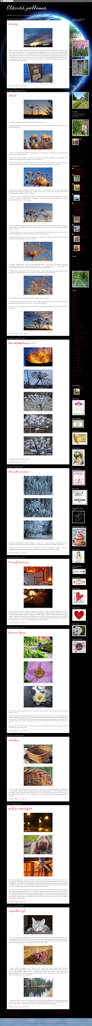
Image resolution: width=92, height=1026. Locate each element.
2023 (75, 299)
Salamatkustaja (78, 209)
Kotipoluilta (77, 194)
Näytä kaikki (82, 252)
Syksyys (82, 389)
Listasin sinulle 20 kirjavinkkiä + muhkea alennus (79, 212)
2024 (75, 297)
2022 (75, 301)
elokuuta (77, 356)
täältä (43, 122)
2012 (75, 375)
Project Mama (77, 244)
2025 (75, 295)
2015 (75, 317)
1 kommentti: (23, 462)
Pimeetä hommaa (19, 562)
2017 (75, 313)
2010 (75, 379)
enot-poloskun (50, 1023)
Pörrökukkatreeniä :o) (22, 343)
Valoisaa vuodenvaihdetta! (82, 227)
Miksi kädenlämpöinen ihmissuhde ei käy (82, 248)
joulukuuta (78, 324)
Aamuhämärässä (19, 472)
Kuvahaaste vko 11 (82, 237)
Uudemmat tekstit (13, 1012)
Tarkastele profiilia (77, 162)
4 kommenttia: (23, 552)
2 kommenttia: (23, 730)
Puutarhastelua (78, 388)
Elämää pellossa (27, 8)
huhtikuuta (78, 365)
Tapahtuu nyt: (17, 911)
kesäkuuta (78, 360)
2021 (75, 304)
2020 (75, 306)
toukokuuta (78, 363)
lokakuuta (78, 351)
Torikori (14, 740)
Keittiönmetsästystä (20, 809)
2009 (75, 381)
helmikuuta (78, 369)
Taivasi (13, 24)
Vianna (82, 139)
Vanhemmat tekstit (62, 1012)
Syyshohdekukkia (82, 176)
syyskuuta (78, 354)
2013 (75, 322)
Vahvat (12, 96)
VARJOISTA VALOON (77, 235)
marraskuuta (78, 326)
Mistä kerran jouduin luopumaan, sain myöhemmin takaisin (79, 171)
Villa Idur (76, 225)
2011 (75, 377)
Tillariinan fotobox (78, 216)
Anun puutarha (78, 174)
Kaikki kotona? (77, 168)
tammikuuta (78, 372)
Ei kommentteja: (24, 86)
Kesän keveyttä (82, 196)
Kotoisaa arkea (78, 184)
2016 (75, 315)
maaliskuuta (78, 367)
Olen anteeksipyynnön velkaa (78, 206)
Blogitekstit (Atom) (15, 1015)
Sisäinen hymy (17, 632)
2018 (75, 311)
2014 (75, 320)
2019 (75, 308)
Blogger (65, 1023)
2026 (75, 292)
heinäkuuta (78, 358)
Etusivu (37, 1012)
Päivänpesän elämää (79, 203)
